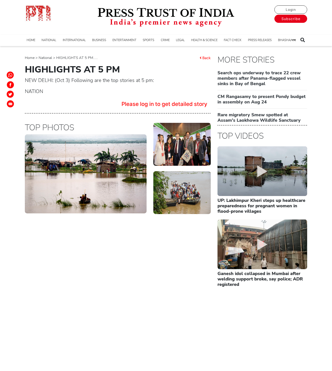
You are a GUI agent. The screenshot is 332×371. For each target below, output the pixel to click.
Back (206, 58)
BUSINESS (99, 40)
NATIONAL (49, 40)
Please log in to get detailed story (164, 104)
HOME (31, 40)
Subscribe (290, 18)
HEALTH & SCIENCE (204, 40)
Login (291, 9)
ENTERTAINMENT (124, 40)
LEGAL (180, 40)
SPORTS (148, 40)
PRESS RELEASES (260, 40)
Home (30, 57)
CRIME (165, 40)
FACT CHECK (232, 40)
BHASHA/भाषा (287, 40)
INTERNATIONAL (74, 40)
